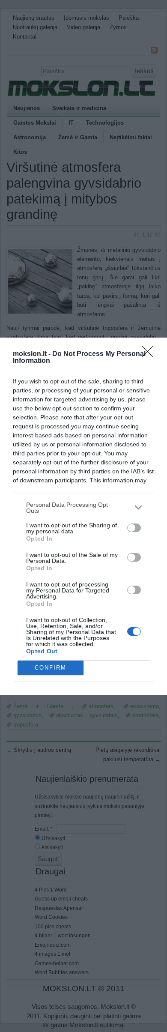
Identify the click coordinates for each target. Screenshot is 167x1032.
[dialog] (83, 516)
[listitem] (83, 508)
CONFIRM (50, 667)
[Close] (150, 354)
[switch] (134, 527)
